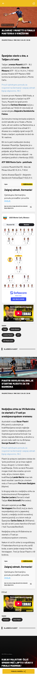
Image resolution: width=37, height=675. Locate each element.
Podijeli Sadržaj (17, 671)
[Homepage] (33, 3)
